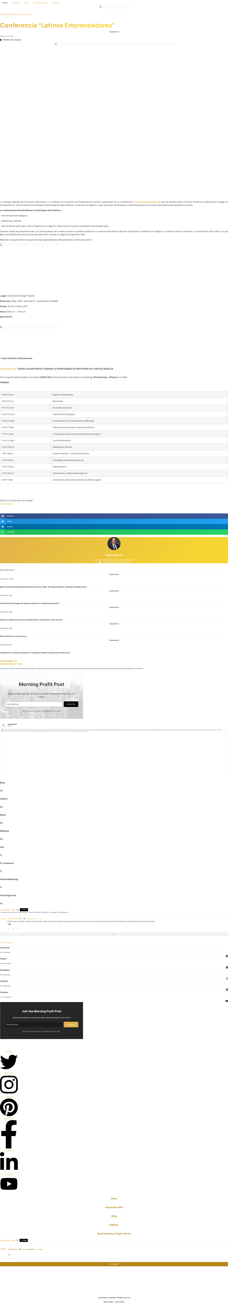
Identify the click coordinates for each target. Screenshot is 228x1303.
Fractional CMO (40, 3)
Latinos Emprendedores (146, 201)
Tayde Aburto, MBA (15, 919)
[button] (114, 516)
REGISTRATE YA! (8, 368)
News (3, 814)
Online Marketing (9, 879)
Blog (27, 3)
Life (2, 847)
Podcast (16, 3)
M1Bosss (4, 830)
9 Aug (41, 919)
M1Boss (55, 3)
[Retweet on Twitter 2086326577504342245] (13, 929)
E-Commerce (7, 863)
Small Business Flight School (114, 1233)
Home (114, 1198)
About (5, 3)
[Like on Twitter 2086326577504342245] (18, 929)
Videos (3, 798)
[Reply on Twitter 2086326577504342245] (9, 929)
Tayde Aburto (7, 503)
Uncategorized (8, 895)
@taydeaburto (31, 919)
